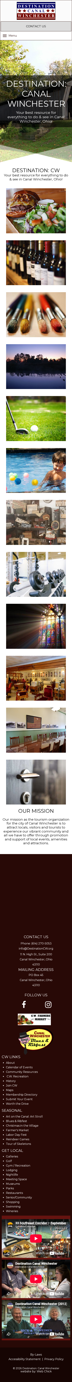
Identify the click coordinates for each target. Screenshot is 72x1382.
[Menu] (5, 35)
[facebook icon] (24, 1004)
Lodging (11, 1170)
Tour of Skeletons (18, 1144)
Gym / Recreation (18, 1165)
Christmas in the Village (22, 1125)
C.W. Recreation (17, 1076)
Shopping (13, 1202)
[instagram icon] (48, 1004)
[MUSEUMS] (36, 678)
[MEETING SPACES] (36, 730)
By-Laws (36, 1354)
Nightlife (12, 1174)
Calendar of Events (19, 1067)
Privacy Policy (54, 1359)
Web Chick (44, 1371)
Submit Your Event (19, 1099)
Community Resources (22, 1072)
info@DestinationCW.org (36, 948)
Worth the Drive (17, 1103)
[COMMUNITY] (36, 626)
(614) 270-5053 (41, 943)
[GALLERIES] (36, 314)
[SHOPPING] (36, 522)
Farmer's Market (17, 1130)
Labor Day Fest (16, 1134)
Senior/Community (19, 1197)
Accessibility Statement (25, 1359)
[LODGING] (36, 782)
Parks (10, 1188)
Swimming (13, 1206)
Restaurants (14, 1193)
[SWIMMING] (36, 470)
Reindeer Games (17, 1139)
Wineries (12, 1211)
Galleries (12, 1156)
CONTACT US (36, 26)
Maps (9, 1090)
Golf (9, 1161)
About (10, 1062)
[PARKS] (36, 366)
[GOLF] (36, 418)
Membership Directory (21, 1094)
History (11, 1081)
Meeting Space (16, 1179)
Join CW (11, 1085)
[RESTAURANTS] (36, 210)
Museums (13, 1183)
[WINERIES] (36, 262)
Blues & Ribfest (16, 1121)
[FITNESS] (36, 574)
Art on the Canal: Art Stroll (24, 1116)
